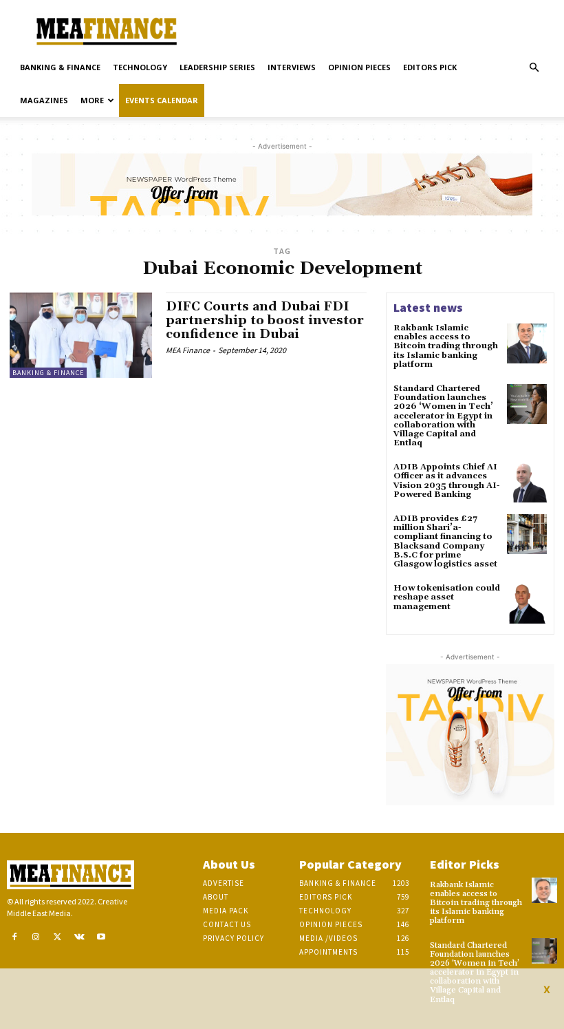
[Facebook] (14, 937)
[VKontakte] (79, 937)
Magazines (44, 100)
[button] (533, 67)
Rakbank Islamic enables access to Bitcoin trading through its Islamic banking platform (445, 346)
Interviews (292, 67)
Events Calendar (161, 100)
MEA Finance (188, 350)
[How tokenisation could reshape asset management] (527, 604)
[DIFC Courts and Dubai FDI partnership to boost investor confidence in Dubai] (81, 335)
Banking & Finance (60, 67)
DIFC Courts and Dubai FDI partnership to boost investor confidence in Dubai (265, 320)
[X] (57, 937)
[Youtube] (101, 937)
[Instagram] (36, 937)
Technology (140, 67)
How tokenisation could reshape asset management (446, 597)
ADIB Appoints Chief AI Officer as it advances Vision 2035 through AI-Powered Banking (446, 481)
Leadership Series (217, 67)
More (92, 100)
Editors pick (430, 67)
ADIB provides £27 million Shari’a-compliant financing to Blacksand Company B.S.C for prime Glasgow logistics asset (445, 541)
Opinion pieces (359, 67)
